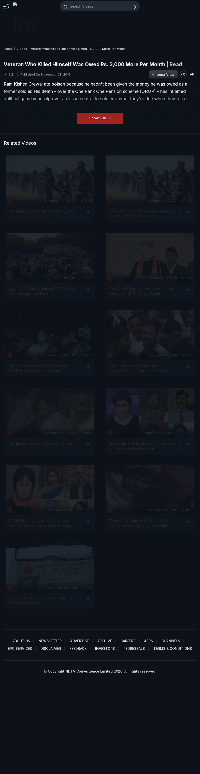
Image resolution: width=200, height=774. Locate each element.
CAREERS (128, 641)
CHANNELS (170, 641)
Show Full (98, 118)
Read (176, 64)
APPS (148, 641)
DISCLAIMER (50, 648)
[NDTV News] (24, 21)
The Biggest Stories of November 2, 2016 (41, 443)
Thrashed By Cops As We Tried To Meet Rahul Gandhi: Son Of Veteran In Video (140, 523)
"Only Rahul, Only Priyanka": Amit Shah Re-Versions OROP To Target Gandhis (142, 291)
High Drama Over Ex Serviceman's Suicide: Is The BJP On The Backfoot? (142, 446)
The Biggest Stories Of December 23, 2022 (42, 211)
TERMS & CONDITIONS (172, 648)
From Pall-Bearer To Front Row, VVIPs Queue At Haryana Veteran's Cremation (139, 368)
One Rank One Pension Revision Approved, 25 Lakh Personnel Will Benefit (142, 213)
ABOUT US (21, 641)
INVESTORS (105, 648)
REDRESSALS (134, 648)
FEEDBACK (78, 648)
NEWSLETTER (50, 641)
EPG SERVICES (20, 648)
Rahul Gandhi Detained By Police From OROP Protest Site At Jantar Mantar (38, 368)
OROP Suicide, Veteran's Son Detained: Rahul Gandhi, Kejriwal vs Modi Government (42, 523)
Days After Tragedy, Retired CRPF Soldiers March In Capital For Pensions (42, 291)
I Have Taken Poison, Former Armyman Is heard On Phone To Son (40, 600)
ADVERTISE (79, 641)
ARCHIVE (104, 641)
